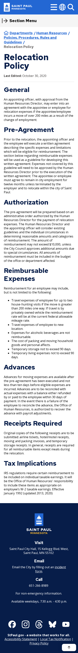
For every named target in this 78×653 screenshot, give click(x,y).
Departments (21, 33)
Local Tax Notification (55, 639)
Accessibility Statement (21, 639)
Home (6, 33)
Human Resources (51, 33)
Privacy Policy (39, 643)
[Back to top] (69, 647)
